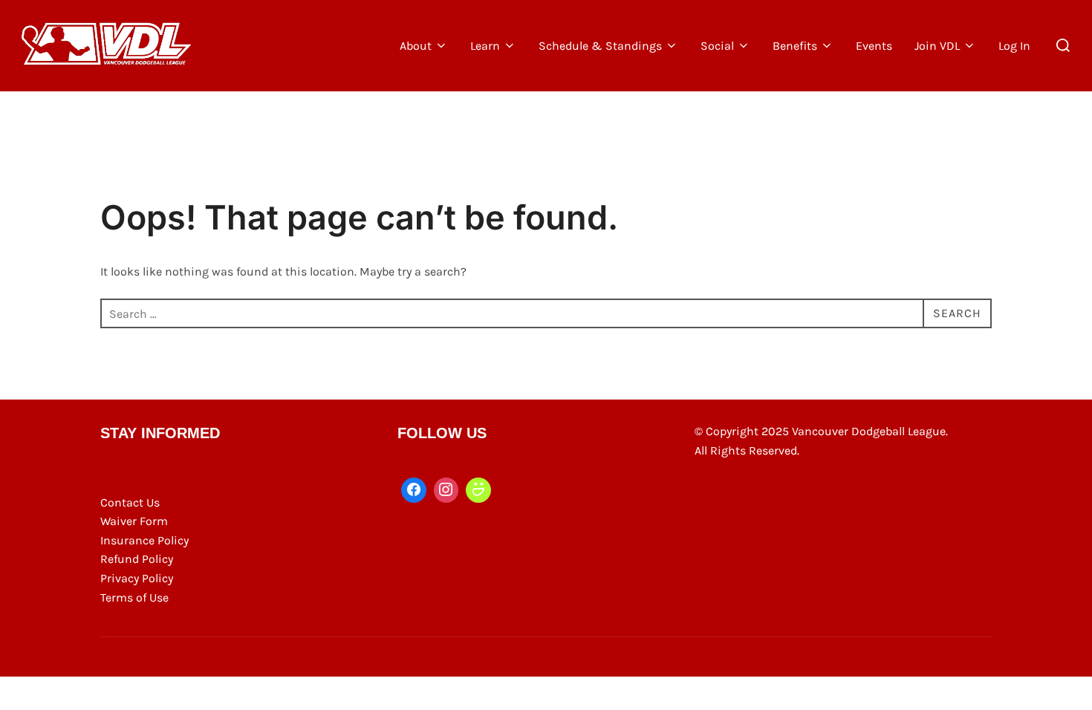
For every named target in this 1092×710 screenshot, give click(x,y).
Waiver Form (134, 521)
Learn (485, 46)
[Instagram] (446, 490)
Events (874, 46)
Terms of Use (134, 597)
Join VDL (937, 46)
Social (717, 46)
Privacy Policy (136, 578)
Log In (1014, 46)
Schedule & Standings (600, 46)
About (416, 46)
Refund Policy (136, 559)
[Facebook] (413, 490)
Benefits (795, 46)
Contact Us (130, 502)
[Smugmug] (478, 490)
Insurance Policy (144, 540)
